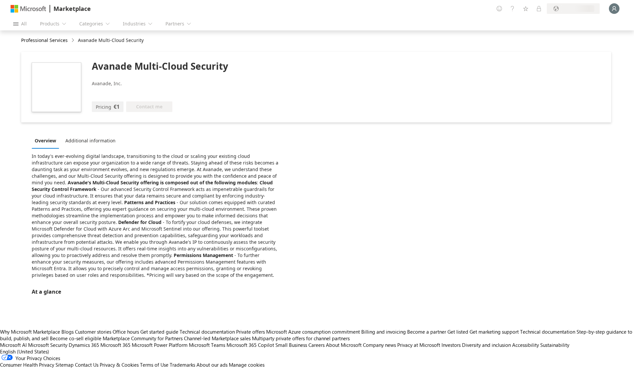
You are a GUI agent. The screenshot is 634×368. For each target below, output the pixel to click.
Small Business (291, 345)
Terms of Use (154, 364)
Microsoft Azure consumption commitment (313, 331)
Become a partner (426, 331)
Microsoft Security (47, 345)
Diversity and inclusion (486, 345)
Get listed (457, 331)
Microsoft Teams (207, 345)
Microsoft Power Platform (160, 345)
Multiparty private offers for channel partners (301, 338)
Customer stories (93, 331)
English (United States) (24, 351)
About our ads (212, 364)
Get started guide (159, 331)
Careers (316, 345)
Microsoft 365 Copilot (250, 345)
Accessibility (525, 345)
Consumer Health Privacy (27, 364)
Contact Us (86, 364)
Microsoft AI (13, 345)
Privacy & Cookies (119, 364)
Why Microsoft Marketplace (30, 331)
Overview (45, 140)
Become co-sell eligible (75, 338)
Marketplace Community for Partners (143, 338)
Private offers (250, 331)
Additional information (90, 140)
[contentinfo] (73, 40)
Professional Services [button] (44, 40)
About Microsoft (344, 345)
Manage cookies (246, 364)
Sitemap (64, 364)
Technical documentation (207, 331)
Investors (451, 345)
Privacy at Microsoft (418, 345)
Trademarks (182, 364)
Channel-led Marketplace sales (217, 338)
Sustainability (554, 345)
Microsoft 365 (115, 345)
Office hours (126, 331)
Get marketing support (494, 331)
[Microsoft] (28, 9)
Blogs (67, 331)
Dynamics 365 (84, 345)
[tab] (47, 140)
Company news (379, 345)
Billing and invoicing (383, 331)
